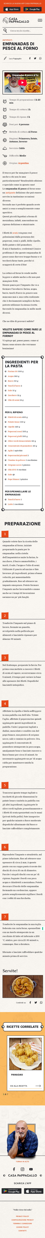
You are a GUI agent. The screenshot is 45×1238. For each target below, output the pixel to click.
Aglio (10, 450)
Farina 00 (13, 371)
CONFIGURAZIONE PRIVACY (23, 1220)
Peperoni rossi (15, 431)
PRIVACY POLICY (22, 1216)
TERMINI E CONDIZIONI (22, 1223)
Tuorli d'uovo (14, 386)
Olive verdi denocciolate (19, 441)
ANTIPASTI (7, 40)
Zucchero (12, 395)
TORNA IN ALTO (22, 1162)
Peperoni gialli (15, 436)
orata (15, 233)
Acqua (11, 376)
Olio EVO (12, 470)
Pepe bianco (13, 479)
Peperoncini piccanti (17, 455)
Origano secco (15, 465)
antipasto (10, 193)
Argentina (23, 163)
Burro (11, 381)
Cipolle (11, 427)
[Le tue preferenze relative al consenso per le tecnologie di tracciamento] (42, 928)
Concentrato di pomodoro (20, 446)
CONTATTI (22, 1231)
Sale (10, 390)
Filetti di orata (15, 417)
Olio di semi (13, 400)
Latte (10, 504)
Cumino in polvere (16, 460)
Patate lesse (14, 422)
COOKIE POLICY (22, 1227)
